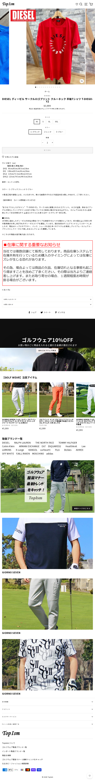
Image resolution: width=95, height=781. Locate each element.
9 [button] (51, 87)
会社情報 (5, 702)
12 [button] (57, 87)
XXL (56, 121)
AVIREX (79, 449)
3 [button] (40, 87)
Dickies (67, 449)
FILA (57, 449)
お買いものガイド (10, 299)
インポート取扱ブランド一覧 (13, 751)
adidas (49, 453)
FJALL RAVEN (23, 453)
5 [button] (44, 87)
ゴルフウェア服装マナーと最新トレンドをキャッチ (22, 759)
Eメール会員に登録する (10, 724)
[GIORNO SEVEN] (47, 543)
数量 (47, 137)
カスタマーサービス (9, 717)
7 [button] (47, 87)
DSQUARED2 (54, 446)
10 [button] (53, 87)
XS (37, 121)
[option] (48, 46)
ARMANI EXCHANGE (29, 446)
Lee (83, 446)
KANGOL (32, 449)
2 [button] (38, 87)
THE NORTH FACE (44, 442)
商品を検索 (6, 755)
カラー (47, 127)
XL (49, 121)
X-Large (20, 449)
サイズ (47, 117)
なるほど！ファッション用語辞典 (15, 763)
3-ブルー (59, 131)
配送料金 (37, 109)
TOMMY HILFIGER (68, 442)
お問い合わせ (8, 304)
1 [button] (35, 87)
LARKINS (6, 449)
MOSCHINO (38, 453)
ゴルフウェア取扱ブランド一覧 (14, 747)
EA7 (44, 446)
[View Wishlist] (77, 4)
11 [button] (55, 87)
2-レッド (47, 131)
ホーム (47, 91)
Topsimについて (8, 743)
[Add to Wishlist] (35, 384)
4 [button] (42, 87)
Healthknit (71, 446)
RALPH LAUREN (22, 442)
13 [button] (59, 87)
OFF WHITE (8, 453)
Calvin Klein (8, 446)
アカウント (6, 709)
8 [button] (49, 87)
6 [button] (46, 87)
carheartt (45, 449)
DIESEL (47, 96)
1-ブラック (35, 131)
